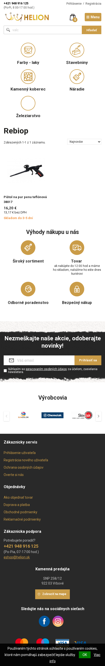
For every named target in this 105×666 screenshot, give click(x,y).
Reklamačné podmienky (22, 519)
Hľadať (91, 30)
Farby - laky (28, 62)
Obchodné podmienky (20, 512)
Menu (95, 17)
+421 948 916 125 (16, 3)
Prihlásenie (74, 3)
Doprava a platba (17, 505)
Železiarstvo (28, 115)
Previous (6, 416)
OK (85, 655)
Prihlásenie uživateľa (20, 453)
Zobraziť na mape (54, 594)
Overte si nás (14, 475)
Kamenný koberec (28, 89)
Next (98, 416)
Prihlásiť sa (88, 360)
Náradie (77, 89)
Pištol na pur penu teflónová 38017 (25, 199)
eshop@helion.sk (17, 557)
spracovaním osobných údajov (46, 369)
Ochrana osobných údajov (23, 467)
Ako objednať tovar (18, 497)
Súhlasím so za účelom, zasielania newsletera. (52, 370)
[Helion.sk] (27, 16)
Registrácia (93, 3)
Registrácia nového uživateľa (26, 460)
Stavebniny (77, 62)
